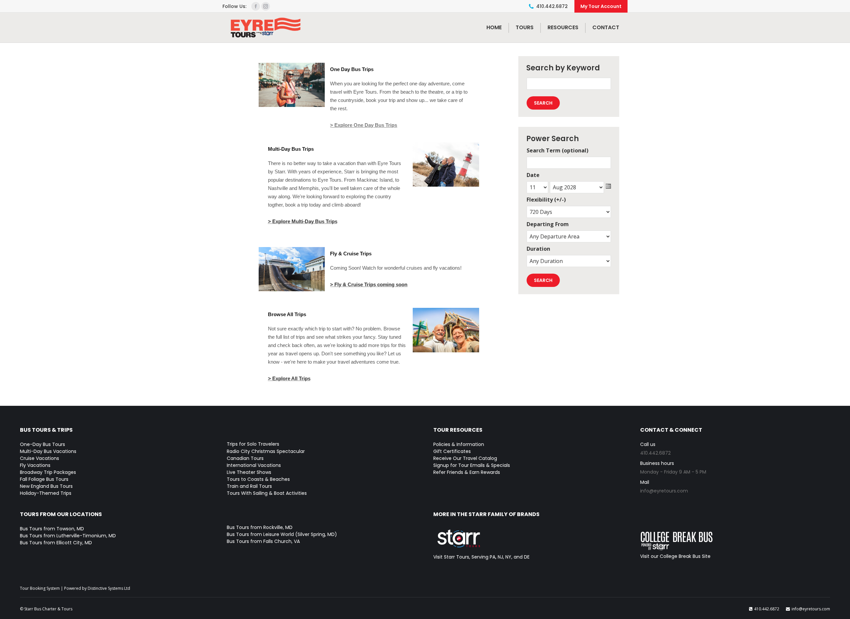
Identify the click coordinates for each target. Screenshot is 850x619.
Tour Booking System (40, 588)
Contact (605, 27)
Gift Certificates (452, 451)
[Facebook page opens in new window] (255, 6)
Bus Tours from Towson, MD (52, 528)
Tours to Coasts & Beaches (258, 479)
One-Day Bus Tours (42, 444)
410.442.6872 (552, 6)
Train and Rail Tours (249, 486)
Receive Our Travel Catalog (465, 458)
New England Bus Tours (46, 486)
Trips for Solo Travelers (253, 444)
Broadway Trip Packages (48, 472)
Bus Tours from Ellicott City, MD (56, 542)
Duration (538, 248)
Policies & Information (458, 444)
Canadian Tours (245, 458)
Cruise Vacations (39, 458)
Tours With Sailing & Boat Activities (267, 493)
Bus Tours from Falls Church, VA (263, 541)
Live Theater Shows (249, 472)
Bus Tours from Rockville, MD (260, 527)
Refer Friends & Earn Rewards (466, 472)
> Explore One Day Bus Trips (363, 125)
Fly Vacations (35, 465)
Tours (525, 27)
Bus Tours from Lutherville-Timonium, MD (68, 535)
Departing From (548, 224)
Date (533, 175)
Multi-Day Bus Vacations (48, 451)
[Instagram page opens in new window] (265, 6)
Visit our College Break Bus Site (675, 556)
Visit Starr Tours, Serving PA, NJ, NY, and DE (481, 557)
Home (494, 27)
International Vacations (254, 465)
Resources (563, 27)
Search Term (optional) (557, 150)
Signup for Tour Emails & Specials (471, 465)
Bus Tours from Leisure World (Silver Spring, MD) (282, 534)
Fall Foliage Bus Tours (44, 479)
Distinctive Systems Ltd (109, 588)
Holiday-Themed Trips (45, 493)
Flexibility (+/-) (546, 199)
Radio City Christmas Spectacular (266, 451)
